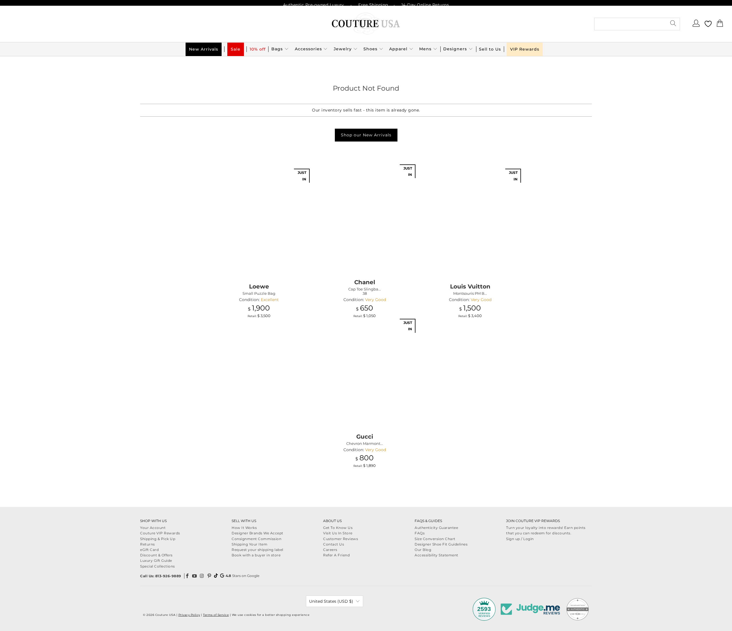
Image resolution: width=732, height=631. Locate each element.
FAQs (420, 533)
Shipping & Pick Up (157, 539)
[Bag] (720, 25)
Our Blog (423, 550)
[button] (280, 49)
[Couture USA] (366, 24)
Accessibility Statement (436, 555)
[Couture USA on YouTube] (195, 576)
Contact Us (333, 544)
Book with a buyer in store (256, 555)
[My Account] (696, 25)
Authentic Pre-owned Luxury (313, 5)
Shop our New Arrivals (366, 135)
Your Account (153, 527)
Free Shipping (373, 5)
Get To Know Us (338, 527)
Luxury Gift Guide (156, 560)
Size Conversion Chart (435, 539)
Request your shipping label (257, 550)
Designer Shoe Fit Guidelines (441, 544)
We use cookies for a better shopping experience (271, 614)
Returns (147, 544)
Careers (330, 550)
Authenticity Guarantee (436, 527)
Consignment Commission (256, 539)
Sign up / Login (520, 539)
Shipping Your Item (249, 544)
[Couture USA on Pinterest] (209, 576)
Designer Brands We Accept (257, 533)
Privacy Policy (189, 614)
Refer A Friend (336, 555)
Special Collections (157, 566)
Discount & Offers (156, 555)
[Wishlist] (708, 23)
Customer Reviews (340, 539)
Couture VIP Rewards (160, 533)
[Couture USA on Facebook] (187, 576)
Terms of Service (216, 614)
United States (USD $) (331, 601)
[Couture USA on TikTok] (216, 575)
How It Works (244, 527)
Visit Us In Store (338, 533)
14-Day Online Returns (425, 5)
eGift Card (149, 550)
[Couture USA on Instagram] (202, 576)
